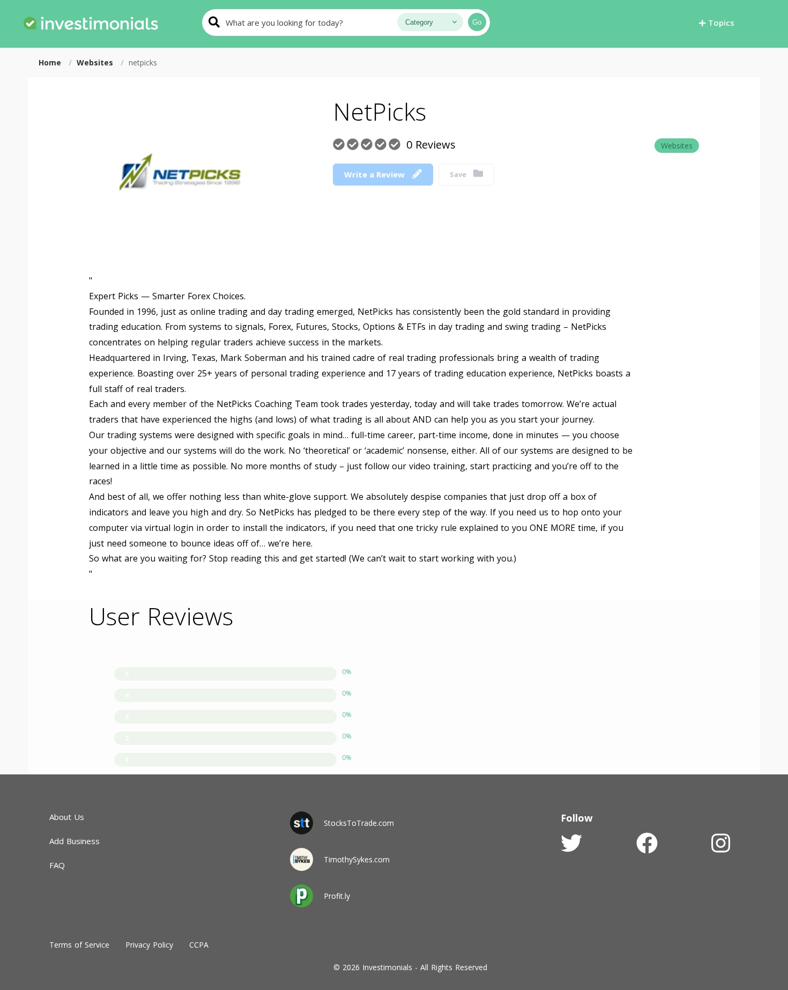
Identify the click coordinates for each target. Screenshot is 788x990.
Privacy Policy (149, 945)
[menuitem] (90, 21)
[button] (716, 22)
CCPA (199, 945)
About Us (66, 816)
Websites (677, 146)
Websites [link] (96, 62)
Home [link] (51, 62)
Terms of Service (79, 945)
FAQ (57, 865)
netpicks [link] (143, 62)
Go (476, 22)
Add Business (74, 841)
